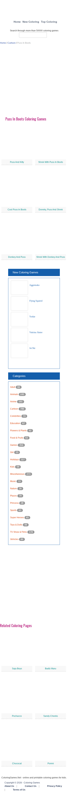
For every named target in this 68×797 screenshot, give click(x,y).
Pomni (51, 763)
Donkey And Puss (17, 257)
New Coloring (30, 21)
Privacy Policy (54, 786)
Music (13, 481)
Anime (13, 401)
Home (17, 21)
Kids (12, 467)
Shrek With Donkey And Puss (50, 257)
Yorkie (32, 316)
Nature (13, 488)
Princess (14, 503)
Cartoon (12, 43)
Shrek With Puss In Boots (50, 162)
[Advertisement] (34, 82)
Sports (13, 510)
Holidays (14, 459)
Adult (13, 387)
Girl (12, 452)
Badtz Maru (50, 668)
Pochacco (17, 716)
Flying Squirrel (35, 301)
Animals (14, 394)
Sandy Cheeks (50, 716)
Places (13, 496)
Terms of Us (19, 789)
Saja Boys (17, 668)
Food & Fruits (17, 438)
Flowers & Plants (18, 430)
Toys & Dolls (16, 524)
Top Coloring (49, 21)
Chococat (17, 763)
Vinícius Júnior (35, 332)
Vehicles (14, 539)
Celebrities (15, 416)
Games (14, 445)
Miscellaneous (17, 474)
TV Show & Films (18, 532)
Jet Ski (32, 348)
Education (15, 423)
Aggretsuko (34, 285)
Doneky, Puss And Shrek (51, 209)
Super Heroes (17, 517)
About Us (9, 786)
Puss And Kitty (17, 162)
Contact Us (30, 786)
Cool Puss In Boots (17, 209)
